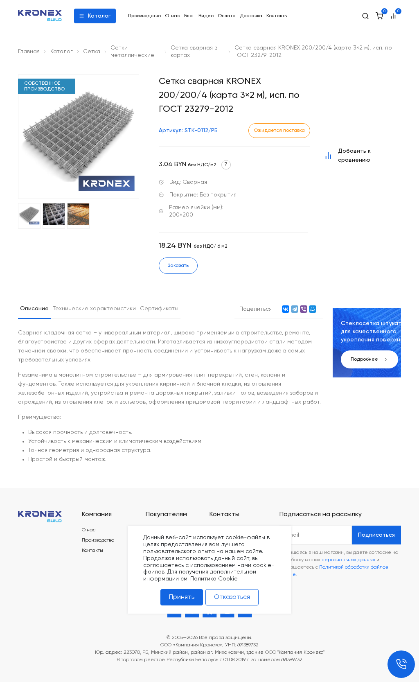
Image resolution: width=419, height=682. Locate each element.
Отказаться (232, 597)
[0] (379, 16)
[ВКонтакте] (285, 309)
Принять (181, 597)
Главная (29, 51)
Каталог (99, 16)
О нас (172, 16)
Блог (189, 16)
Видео (206, 16)
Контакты (277, 16)
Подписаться (376, 535)
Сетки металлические (132, 51)
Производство (144, 16)
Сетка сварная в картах (194, 51)
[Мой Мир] (312, 309)
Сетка (91, 51)
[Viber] (303, 309)
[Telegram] (294, 309)
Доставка (251, 16)
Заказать (178, 265)
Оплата (227, 16)
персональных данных (348, 560)
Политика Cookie (213, 579)
